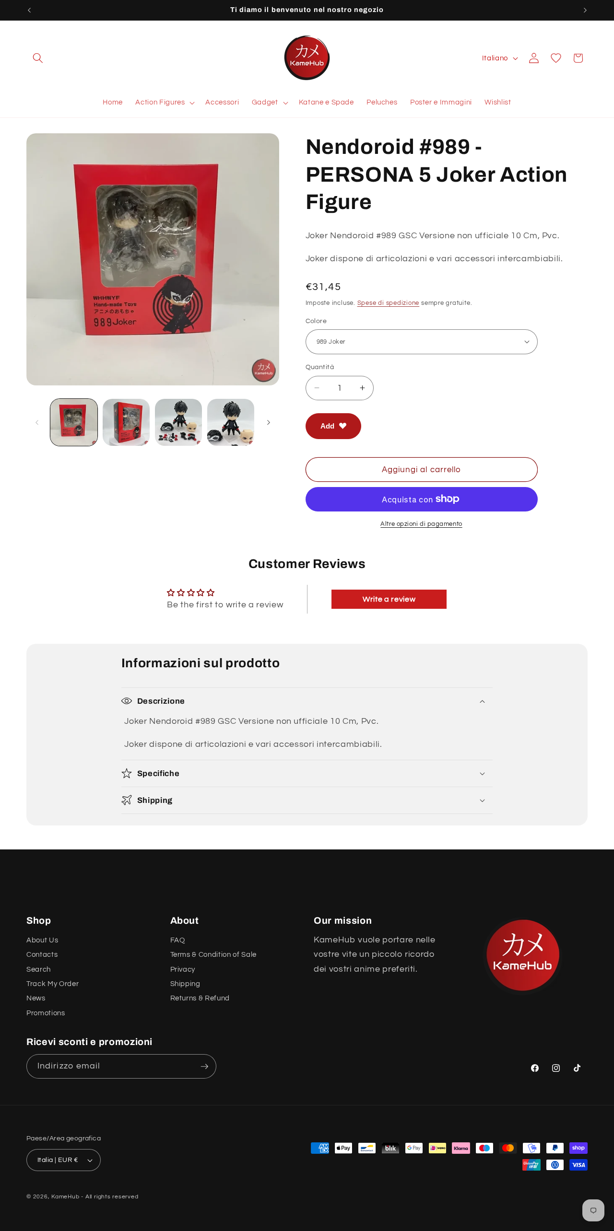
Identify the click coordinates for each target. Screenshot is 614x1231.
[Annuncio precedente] (29, 10)
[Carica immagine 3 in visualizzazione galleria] (178, 422)
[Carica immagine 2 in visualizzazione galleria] (126, 422)
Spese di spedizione (388, 302)
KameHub (65, 1197)
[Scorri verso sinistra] (36, 422)
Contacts (42, 954)
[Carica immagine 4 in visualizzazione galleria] (230, 422)
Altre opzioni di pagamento (421, 524)
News (36, 998)
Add (327, 425)
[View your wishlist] (556, 58)
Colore (316, 320)
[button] (37, 58)
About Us (42, 940)
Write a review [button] (389, 599)
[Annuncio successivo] (585, 10)
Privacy (183, 969)
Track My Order (52, 983)
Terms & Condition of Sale (213, 954)
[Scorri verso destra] (268, 422)
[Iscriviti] (204, 1066)
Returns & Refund (200, 998)
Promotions (45, 1013)
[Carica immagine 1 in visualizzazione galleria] (73, 422)
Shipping (185, 983)
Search (38, 969)
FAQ (177, 940)
